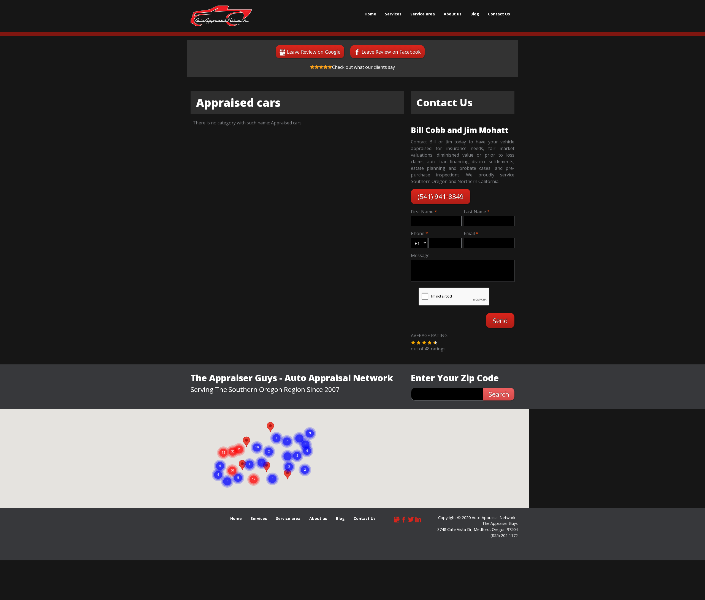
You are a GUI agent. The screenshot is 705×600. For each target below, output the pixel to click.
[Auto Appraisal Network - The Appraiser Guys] (221, 16)
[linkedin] (418, 519)
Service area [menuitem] (422, 14)
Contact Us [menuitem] (499, 14)
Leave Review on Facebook (391, 51)
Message (420, 255)
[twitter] (411, 519)
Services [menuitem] (393, 14)
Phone (417, 233)
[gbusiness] (397, 519)
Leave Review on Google (313, 51)
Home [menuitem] (370, 14)
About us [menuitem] (453, 14)
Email (469, 233)
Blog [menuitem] (474, 14)
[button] (413, 342)
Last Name (475, 212)
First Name (422, 212)
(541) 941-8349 (440, 196)
